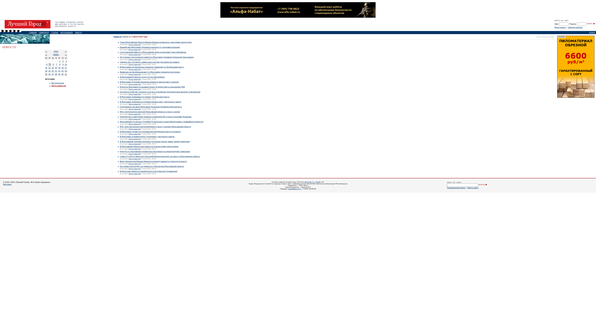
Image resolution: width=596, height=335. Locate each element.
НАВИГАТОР (44, 33)
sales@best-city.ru (294, 189)
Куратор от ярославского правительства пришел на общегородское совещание (155, 151)
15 (59, 68)
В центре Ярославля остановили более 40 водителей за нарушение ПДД (152, 87)
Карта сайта (472, 188)
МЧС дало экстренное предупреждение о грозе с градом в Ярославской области (155, 127)
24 (66, 71)
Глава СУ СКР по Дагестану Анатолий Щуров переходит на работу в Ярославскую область (160, 156)
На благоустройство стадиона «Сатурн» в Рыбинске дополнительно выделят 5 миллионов (160, 92)
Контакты (7, 184)
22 (59, 71)
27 (53, 74)
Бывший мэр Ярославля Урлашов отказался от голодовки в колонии (150, 47)
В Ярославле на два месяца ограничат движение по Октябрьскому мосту (152, 67)
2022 (56, 51)
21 (56, 71)
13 (53, 68)
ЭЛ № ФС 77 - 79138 (312, 182)
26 (49, 74)
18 (46, 71)
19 (49, 71)
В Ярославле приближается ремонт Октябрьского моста (144, 97)
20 (53, 71)
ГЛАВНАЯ (33, 33)
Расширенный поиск (456, 188)
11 (46, 68)
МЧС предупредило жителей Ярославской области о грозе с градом (150, 112)
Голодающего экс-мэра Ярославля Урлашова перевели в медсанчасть (151, 107)
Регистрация (560, 27)
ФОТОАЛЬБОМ (67, 33)
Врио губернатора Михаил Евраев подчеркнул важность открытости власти (153, 161)
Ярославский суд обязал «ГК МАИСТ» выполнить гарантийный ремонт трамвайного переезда (161, 122)
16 (62, 68)
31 (66, 74)
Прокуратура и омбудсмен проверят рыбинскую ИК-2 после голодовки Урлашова (155, 117)
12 (49, 68)
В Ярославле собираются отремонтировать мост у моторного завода (150, 102)
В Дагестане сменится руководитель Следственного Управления (148, 171)
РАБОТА (78, 33)
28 (56, 74)
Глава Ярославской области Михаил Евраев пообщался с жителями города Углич (156, 42)
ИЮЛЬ (56, 55)
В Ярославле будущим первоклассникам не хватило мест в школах (149, 82)
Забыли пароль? (575, 27)
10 (66, 64)
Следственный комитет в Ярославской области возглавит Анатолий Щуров (153, 52)
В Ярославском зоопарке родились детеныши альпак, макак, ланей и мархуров (155, 142)
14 (56, 68)
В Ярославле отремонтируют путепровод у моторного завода (147, 137)
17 (66, 68)
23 (62, 71)
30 (62, 74)
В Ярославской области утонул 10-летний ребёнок (142, 77)
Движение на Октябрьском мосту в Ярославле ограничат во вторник (150, 72)
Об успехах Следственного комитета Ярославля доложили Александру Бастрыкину (157, 57)
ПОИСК (592, 33)
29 (59, 74)
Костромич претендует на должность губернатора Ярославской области (152, 166)
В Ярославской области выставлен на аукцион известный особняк (149, 146)
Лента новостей (58, 86)
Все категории (57, 83)
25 (46, 74)
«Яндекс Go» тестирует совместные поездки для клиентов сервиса (149, 62)
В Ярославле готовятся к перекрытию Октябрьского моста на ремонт (150, 132)
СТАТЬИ (54, 33)
